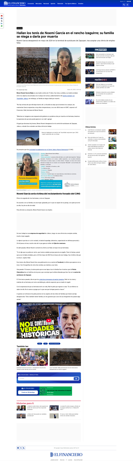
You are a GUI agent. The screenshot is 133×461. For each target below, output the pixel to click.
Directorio (62, 460)
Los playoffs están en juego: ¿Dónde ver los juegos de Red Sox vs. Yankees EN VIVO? (70, 408)
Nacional (46, 3)
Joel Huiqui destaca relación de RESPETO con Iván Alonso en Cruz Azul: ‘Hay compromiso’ (105, 71)
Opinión (53, 3)
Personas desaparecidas (54, 343)
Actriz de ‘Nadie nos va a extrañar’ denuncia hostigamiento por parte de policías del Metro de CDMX (105, 86)
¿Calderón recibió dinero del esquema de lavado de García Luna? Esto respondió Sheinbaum (37, 408)
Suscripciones (69, 460)
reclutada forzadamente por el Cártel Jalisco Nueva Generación (48, 149)
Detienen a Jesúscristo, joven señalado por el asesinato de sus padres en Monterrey (105, 94)
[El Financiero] (14, 3)
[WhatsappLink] (44, 391)
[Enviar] (76, 378)
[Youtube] (129, 1)
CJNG (45, 343)
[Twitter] (126, 1)
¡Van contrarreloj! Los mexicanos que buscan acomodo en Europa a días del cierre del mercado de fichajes (105, 56)
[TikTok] (130, 1)
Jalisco (39, 343)
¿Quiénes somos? (54, 460)
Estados (80, 3)
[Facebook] (125, 1)
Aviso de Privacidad (78, 460)
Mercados (39, 3)
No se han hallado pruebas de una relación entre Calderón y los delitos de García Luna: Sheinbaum (105, 102)
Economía (31, 3)
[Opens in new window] (89, 55)
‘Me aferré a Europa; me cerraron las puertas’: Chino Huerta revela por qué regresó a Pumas (105, 64)
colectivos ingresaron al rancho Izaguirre (51, 279)
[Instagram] (127, 1)
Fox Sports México (70, 3)
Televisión (60, 3)
